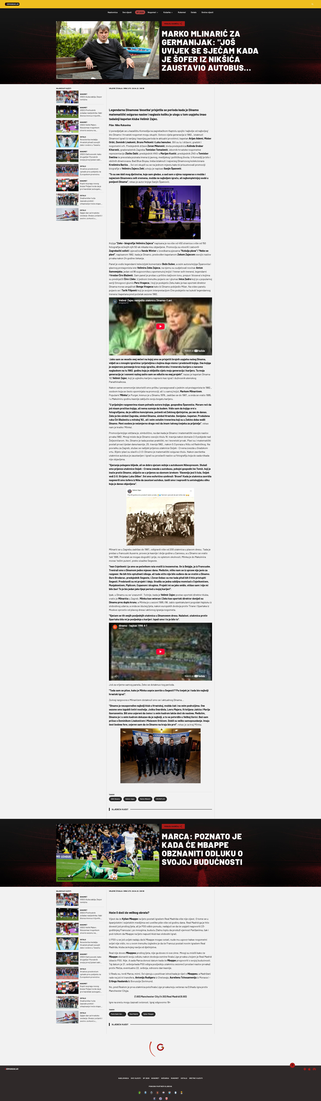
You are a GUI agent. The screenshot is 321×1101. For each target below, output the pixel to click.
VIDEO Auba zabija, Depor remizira (91, 98)
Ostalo (83, 137)
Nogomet (83, 94)
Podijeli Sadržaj (171, 24)
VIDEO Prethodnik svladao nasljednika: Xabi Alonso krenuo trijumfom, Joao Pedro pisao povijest (91, 113)
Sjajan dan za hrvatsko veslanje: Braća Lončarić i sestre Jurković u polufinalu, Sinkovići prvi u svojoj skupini (91, 216)
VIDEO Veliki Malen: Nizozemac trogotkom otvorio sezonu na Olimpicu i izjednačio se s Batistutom (91, 128)
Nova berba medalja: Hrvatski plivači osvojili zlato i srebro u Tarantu (90, 142)
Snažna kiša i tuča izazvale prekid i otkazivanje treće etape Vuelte (90, 201)
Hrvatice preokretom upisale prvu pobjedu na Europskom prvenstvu (90, 171)
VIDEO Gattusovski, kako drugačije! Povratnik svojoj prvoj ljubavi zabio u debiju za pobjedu (90, 157)
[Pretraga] (312, 4)
